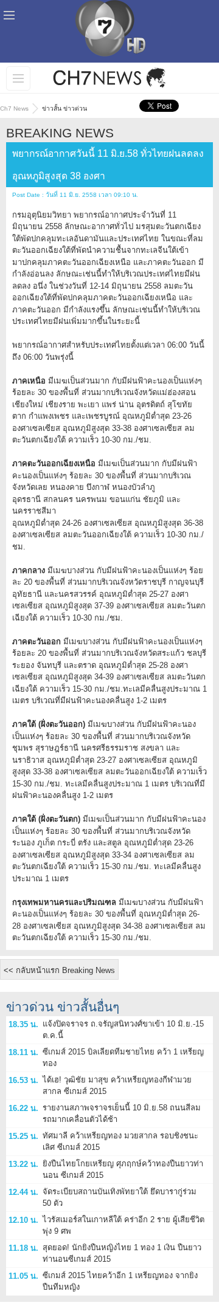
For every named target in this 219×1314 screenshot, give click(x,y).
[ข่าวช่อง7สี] (109, 78)
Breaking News (60, 133)
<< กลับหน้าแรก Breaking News (59, 970)
